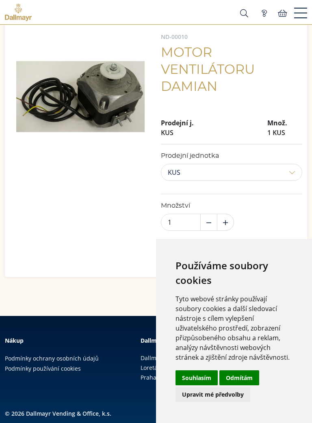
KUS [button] (174, 172)
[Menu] (300, 13)
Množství (175, 205)
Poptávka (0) (264, 13)
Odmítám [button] (239, 378)
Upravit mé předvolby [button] (213, 394)
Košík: (282, 13)
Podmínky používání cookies (43, 368)
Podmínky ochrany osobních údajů (52, 358)
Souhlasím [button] (196, 378)
